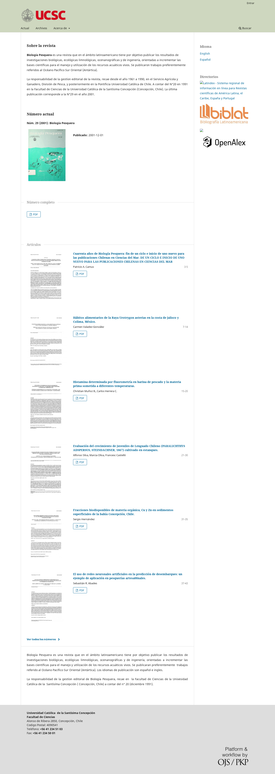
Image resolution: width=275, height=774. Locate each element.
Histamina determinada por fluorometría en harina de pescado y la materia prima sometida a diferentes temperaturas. (127, 384)
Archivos (41, 28)
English (205, 53)
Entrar (250, 3)
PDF (35, 214)
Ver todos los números (41, 639)
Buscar (246, 28)
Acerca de (61, 28)
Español (205, 59)
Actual (25, 28)
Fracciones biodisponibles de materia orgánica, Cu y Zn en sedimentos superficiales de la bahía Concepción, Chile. (123, 512)
